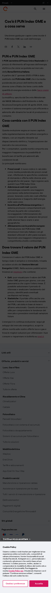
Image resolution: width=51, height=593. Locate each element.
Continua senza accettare (15, 538)
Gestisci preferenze (15, 583)
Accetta (39, 583)
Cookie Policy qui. (16, 571)
